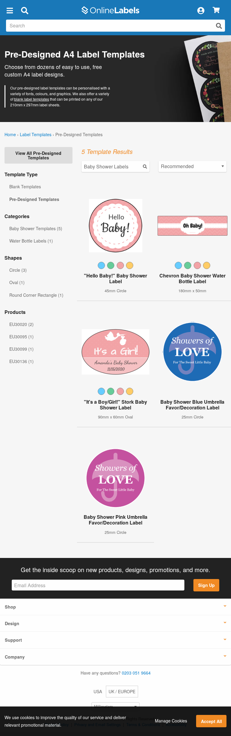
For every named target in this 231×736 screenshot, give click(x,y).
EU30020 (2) (21, 324)
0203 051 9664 (136, 673)
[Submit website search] (219, 25)
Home (10, 134)
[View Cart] (216, 10)
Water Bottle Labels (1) (31, 241)
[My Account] (200, 10)
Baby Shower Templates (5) (35, 228)
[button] (9, 10)
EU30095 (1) (21, 337)
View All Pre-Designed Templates (38, 155)
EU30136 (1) (21, 361)
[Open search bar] (24, 10)
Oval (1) (17, 282)
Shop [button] (10, 607)
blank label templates (31, 99)
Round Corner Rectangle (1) (36, 295)
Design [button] (12, 623)
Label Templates (35, 134)
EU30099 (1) (21, 349)
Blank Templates (25, 186)
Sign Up (206, 585)
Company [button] (15, 657)
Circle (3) (18, 270)
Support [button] (13, 640)
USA (98, 691)
